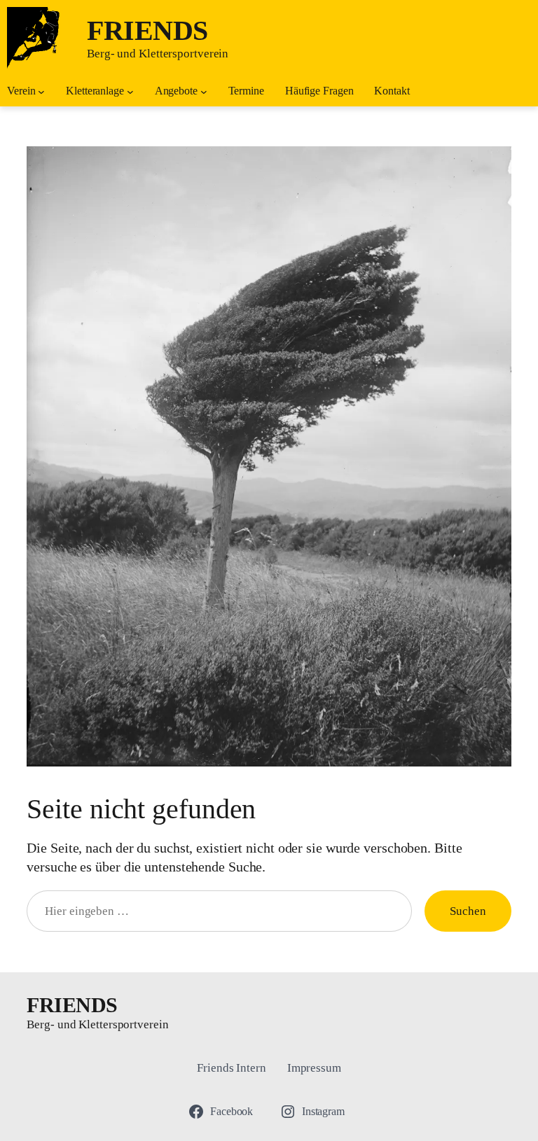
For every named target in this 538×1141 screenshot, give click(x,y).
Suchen (467, 911)
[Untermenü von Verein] (41, 91)
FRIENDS (147, 30)
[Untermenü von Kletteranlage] (130, 91)
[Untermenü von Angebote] (203, 91)
